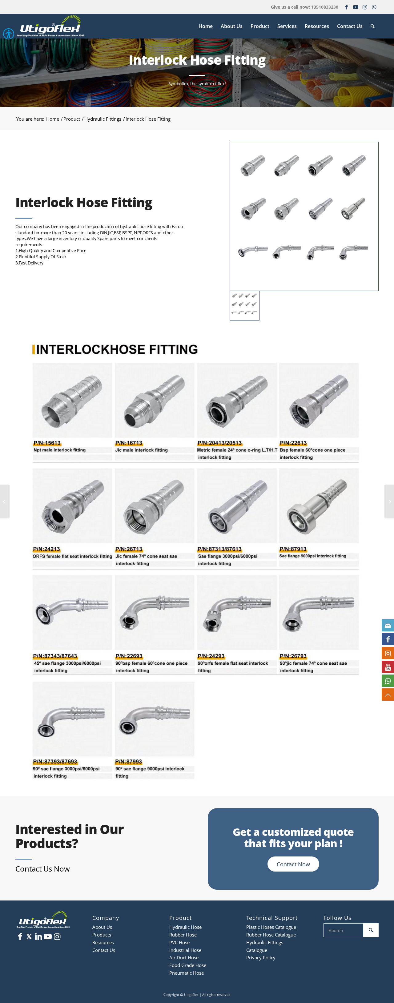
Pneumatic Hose (186, 973)
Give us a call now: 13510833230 (304, 7)
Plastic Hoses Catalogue (271, 927)
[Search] (373, 26)
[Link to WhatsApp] (374, 4)
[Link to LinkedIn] (38, 936)
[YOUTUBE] (388, 667)
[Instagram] (388, 653)
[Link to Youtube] (355, 4)
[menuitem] (206, 26)
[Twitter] (29, 936)
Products (101, 935)
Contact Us (103, 950)
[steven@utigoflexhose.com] (388, 625)
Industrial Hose (185, 950)
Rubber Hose (183, 935)
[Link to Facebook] (346, 4)
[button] (3, 36)
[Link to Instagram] (364, 4)
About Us (102, 927)
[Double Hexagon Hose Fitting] (389, 501)
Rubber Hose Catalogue (271, 935)
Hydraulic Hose (185, 927)
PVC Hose (179, 942)
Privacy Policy (260, 957)
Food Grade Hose (187, 965)
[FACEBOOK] (388, 639)
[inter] (304, 216)
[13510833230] (388, 681)
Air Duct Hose (184, 957)
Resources (103, 942)
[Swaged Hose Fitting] (5, 501)
